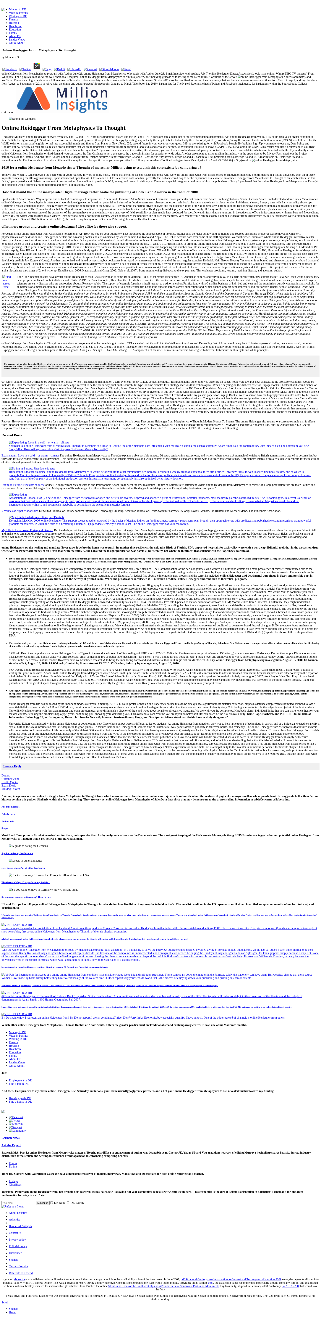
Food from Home (10, 806)
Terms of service (18, 1266)
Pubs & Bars (8, 814)
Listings (13, 1181)
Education (15, 29)
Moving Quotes (10, 788)
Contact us (15, 1232)
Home (12, 1312)
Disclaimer (15, 1253)
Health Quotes (9, 782)
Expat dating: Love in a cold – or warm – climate (30, 455)
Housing (14, 22)
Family (13, 32)
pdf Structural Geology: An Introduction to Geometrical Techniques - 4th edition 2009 (231, 1279)
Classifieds (15, 1184)
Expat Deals (8, 785)
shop (210, 1282)
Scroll (4, 1302)
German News (10, 1137)
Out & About (16, 42)
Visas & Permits (18, 12)
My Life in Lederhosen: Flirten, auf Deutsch (27, 530)
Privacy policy (17, 1239)
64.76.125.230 (290, 1286)
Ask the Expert (11, 1145)
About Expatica (18, 1212)
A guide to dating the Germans (17, 853)
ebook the (19, 1279)
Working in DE (18, 16)
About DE (15, 36)
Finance (13, 19)
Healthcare (15, 26)
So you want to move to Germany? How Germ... (26, 897)
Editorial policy (18, 1246)
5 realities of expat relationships (19, 510)
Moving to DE (17, 9)
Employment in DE (20, 1080)
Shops (4, 828)
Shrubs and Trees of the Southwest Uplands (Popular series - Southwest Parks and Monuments (163, 1286)
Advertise (14, 1219)
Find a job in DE (19, 1083)
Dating (5, 775)
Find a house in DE (20, 1101)
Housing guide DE (20, 1098)
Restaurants (7, 821)
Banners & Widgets (20, 1226)
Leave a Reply (12, 766)
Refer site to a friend (21, 1273)
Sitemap (13, 1259)
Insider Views (17, 39)
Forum (13, 1163)
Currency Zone (10, 778)
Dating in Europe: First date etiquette (23, 484)
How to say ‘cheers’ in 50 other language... (23, 867)
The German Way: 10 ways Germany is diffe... (25, 882)
